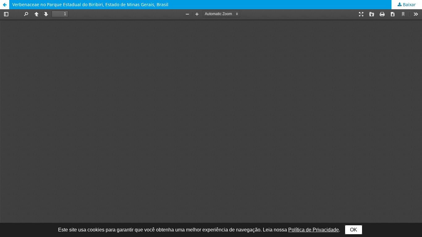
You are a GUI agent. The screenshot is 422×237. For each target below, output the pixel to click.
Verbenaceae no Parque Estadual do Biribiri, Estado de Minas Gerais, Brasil (90, 4)
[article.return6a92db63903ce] (4, 4)
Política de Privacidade (313, 229)
